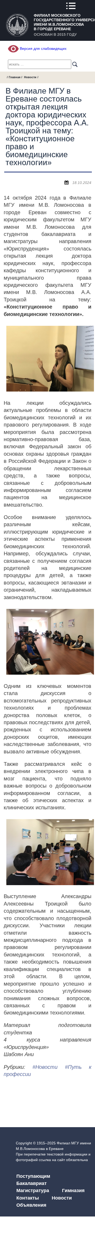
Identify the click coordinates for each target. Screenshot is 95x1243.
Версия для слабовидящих (42, 48)
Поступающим (33, 1176)
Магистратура (32, 1190)
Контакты (27, 1198)
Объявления (31, 1205)
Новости (30, 77)
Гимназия (73, 1190)
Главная (14, 77)
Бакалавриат (31, 1183)
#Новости (45, 1067)
